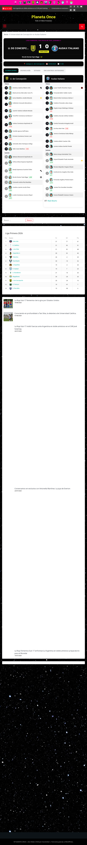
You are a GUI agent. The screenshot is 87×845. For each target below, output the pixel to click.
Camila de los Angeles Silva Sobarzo (63, 172)
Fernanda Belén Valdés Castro (63, 93)
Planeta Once (44, 17)
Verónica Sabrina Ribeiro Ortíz (21, 88)
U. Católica (16, 245)
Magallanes (16, 276)
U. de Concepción (18, 48)
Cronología (25, 70)
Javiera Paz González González (63, 187)
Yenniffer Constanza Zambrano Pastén (22, 116)
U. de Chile (16, 249)
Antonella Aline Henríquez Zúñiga (22, 144)
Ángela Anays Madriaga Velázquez (63, 108)
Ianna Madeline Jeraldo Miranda (22, 98)
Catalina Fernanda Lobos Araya (63, 103)
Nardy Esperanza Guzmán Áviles (22, 169)
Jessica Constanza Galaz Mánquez (63, 133)
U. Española (16, 265)
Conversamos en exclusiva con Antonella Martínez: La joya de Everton (61, 8)
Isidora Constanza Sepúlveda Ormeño (22, 123)
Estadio (37, 70)
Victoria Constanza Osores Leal (22, 136)
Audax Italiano (69, 48)
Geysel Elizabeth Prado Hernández (63, 159)
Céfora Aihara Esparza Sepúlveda (22, 162)
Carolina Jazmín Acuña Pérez (21, 187)
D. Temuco (16, 284)
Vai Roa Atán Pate (59, 128)
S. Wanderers (17, 272)
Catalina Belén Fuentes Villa (62, 141)
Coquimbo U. (16, 253)
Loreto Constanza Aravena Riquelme (22, 195)
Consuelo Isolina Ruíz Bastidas (22, 182)
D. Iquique (16, 269)
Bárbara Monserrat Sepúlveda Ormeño (22, 157)
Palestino (15, 257)
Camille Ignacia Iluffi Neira (20, 131)
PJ (56, 238)
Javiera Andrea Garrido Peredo (63, 146)
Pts (78, 238)
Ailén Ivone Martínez (19, 149)
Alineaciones (11, 70)
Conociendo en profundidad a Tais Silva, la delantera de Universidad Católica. (45, 313)
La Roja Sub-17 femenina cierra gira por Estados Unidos (37, 300)
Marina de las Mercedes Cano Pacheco (22, 93)
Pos (6, 238)
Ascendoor (46, 842)
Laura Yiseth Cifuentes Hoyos (63, 88)
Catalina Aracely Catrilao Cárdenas (63, 116)
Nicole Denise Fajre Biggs (20, 177)
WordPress (69, 842)
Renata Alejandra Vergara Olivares (63, 167)
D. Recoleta (16, 288)
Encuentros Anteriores (54, 70)
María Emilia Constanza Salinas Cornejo (63, 98)
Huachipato (16, 261)
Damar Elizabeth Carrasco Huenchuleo (63, 195)
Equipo (11, 238)
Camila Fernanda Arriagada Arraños (63, 123)
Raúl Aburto (52, 201)
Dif (67, 238)
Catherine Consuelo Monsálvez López (22, 103)
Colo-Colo (15, 241)
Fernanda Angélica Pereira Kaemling (63, 179)
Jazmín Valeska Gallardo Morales (22, 111)
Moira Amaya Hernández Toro (62, 154)
